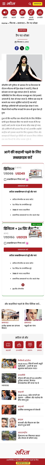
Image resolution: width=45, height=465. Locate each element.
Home (4, 23)
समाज (30, 350)
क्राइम (20, 419)
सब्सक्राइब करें (23, 186)
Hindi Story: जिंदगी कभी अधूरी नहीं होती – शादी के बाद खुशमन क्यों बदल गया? (30, 366)
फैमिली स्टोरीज (24, 360)
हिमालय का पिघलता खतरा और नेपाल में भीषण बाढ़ (29, 437)
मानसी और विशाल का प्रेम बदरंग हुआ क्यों (28, 424)
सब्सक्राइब (37, 4)
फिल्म (12, 23)
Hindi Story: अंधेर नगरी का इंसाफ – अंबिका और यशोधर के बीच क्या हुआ (30, 397)
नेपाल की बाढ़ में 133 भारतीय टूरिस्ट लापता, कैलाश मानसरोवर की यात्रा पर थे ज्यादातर (22, 382)
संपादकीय (40, 350)
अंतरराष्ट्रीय (22, 432)
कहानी (8, 350)
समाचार (21, 23)
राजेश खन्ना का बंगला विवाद (11, 327)
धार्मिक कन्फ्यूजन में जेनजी (29, 410)
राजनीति (19, 350)
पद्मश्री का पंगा (30, 326)
